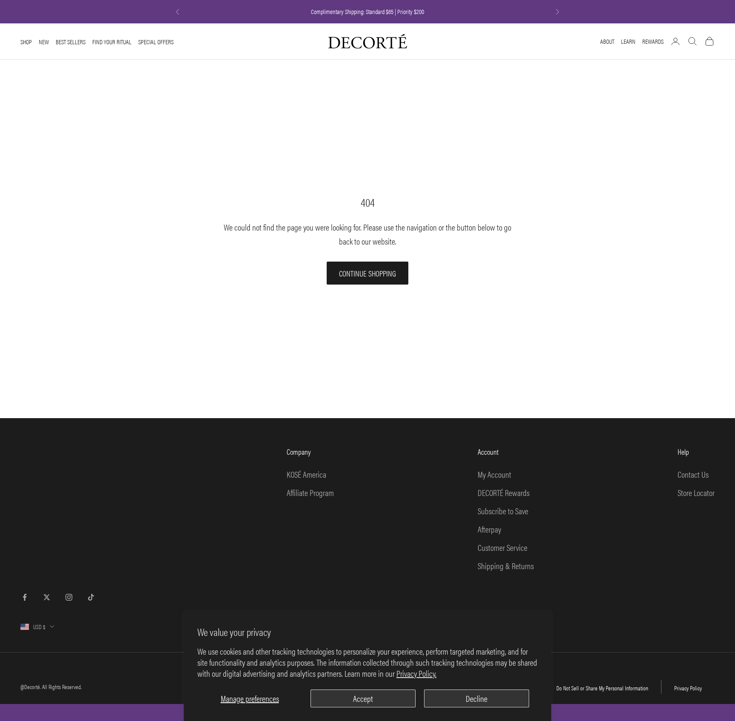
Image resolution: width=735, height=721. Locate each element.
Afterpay (489, 529)
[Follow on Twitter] (47, 597)
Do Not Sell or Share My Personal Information (602, 688)
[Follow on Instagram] (69, 597)
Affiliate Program (310, 492)
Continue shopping (367, 273)
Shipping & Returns (506, 565)
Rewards (653, 41)
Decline (476, 698)
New (44, 41)
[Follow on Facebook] (24, 597)
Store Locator (696, 492)
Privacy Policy (688, 688)
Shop (26, 41)
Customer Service (502, 547)
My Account (494, 474)
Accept (363, 698)
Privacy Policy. (416, 673)
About (607, 41)
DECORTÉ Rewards (504, 492)
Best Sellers (70, 41)
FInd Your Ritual (111, 41)
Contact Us (693, 474)
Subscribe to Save (503, 510)
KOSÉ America (306, 474)
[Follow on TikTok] (91, 597)
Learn (628, 41)
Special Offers (156, 41)
